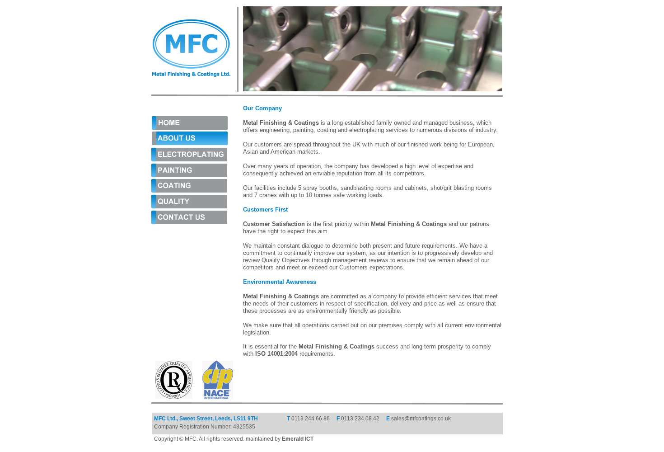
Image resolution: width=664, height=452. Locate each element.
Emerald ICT (297, 439)
